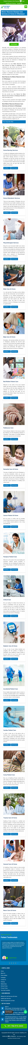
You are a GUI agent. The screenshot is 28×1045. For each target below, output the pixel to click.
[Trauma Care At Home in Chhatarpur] (14, 804)
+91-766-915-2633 (15, 1026)
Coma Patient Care (9, 775)
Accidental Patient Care (10, 689)
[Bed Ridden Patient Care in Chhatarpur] (14, 368)
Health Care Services (6, 998)
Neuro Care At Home (9, 910)
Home (2, 971)
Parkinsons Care (8, 428)
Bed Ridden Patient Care (10, 381)
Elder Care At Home (9, 289)
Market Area (4, 984)
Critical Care (7, 600)
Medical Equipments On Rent (8, 1000)
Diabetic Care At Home (10, 646)
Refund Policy (4, 986)
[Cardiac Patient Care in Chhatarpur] (14, 716)
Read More (6, 168)
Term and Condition (5, 990)
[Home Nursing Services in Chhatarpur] (14, 136)
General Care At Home (10, 864)
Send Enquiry (14, 168)
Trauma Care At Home (10, 818)
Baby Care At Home (9, 337)
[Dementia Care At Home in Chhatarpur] (14, 455)
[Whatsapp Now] (25, 1012)
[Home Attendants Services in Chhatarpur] (14, 184)
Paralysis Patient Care (10, 557)
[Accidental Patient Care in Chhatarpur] (14, 675)
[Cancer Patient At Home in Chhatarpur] (14, 502)
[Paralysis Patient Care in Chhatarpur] (14, 543)
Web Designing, (20, 1036)
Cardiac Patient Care (9, 730)
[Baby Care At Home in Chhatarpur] (14, 323)
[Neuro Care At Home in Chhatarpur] (14, 896)
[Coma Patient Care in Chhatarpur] (14, 761)
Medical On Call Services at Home (9, 996)
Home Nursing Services (10, 150)
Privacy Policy (4, 988)
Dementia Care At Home (10, 469)
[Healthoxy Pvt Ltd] (5, 6)
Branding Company (16, 1038)
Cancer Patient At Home (10, 515)
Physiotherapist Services (11, 243)
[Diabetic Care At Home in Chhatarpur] (14, 632)
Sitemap (3, 981)
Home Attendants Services (11, 198)
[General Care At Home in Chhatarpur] (14, 850)
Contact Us (3, 979)
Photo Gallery (4, 975)
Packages (3, 977)
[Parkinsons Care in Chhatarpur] (14, 414)
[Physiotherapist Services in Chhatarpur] (14, 229)
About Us (3, 973)
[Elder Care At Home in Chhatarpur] (14, 275)
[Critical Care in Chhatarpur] (14, 586)
